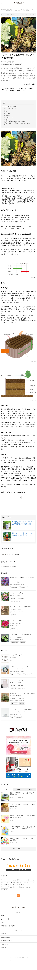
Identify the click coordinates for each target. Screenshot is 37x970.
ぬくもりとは (4, 922)
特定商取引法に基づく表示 (8, 926)
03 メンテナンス (8, 117)
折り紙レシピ (13, 797)
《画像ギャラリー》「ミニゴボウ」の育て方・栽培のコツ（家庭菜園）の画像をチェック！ (18, 89)
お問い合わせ (4, 944)
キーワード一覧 (5, 919)
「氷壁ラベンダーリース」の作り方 (20, 666)
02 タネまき (7, 115)
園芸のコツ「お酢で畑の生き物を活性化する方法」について (22, 535)
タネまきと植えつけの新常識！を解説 (20, 634)
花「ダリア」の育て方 (16, 620)
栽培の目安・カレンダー (10, 109)
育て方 (5, 111)
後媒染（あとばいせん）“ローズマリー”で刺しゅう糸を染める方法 (22, 694)
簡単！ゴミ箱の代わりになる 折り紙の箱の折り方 (22, 794)
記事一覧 (3, 915)
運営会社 (3, 947)
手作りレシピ (21, 682)
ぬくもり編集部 (14, 555)
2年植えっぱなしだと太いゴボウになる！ (15, 121)
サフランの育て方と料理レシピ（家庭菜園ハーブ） (22, 578)
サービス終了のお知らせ (17, 655)
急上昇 (18, 789)
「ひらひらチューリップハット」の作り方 (21, 709)
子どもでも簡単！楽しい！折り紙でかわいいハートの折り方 (22, 816)
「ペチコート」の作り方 (17, 680)
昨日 (7, 789)
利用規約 (3, 933)
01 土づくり (7, 113)
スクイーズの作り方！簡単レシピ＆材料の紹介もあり (22, 805)
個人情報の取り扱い (6, 940)
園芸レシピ (19, 582)
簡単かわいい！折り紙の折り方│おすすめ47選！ (22, 839)
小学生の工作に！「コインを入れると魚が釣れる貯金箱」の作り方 (22, 828)
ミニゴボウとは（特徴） (10, 106)
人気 (30, 789)
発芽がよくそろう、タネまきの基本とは (21, 606)
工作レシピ (20, 669)
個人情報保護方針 (5, 937)
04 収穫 (6, 119)
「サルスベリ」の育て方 (17, 593)
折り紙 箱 (20, 797)
